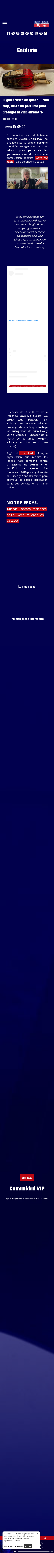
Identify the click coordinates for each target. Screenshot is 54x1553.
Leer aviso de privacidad (13, 1546)
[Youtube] (22, 33)
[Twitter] (13, 33)
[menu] (5, 24)
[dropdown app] (36, 33)
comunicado (27, 453)
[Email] (41, 33)
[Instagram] (17, 33)
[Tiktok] (27, 33)
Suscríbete (27, 1178)
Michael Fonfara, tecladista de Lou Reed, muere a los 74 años (27, 515)
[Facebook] (8, 33)
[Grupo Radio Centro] (31, 33)
